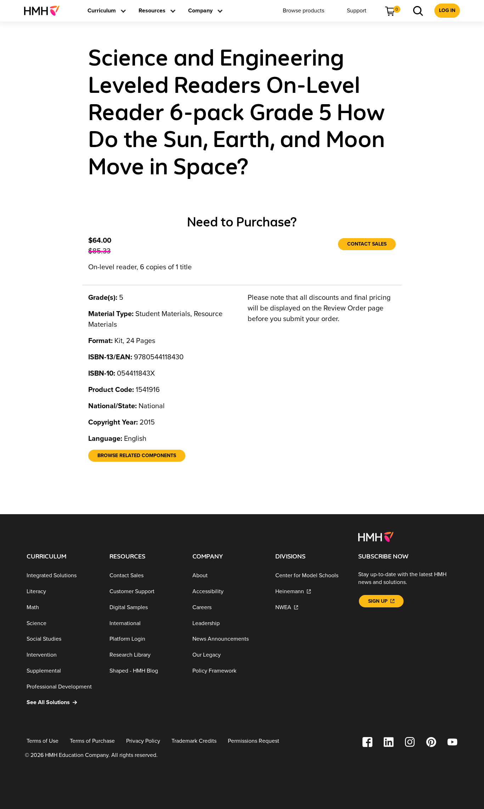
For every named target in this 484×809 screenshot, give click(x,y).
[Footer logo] (375, 536)
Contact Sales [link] (367, 244)
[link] (44, 10)
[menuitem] (44, 10)
